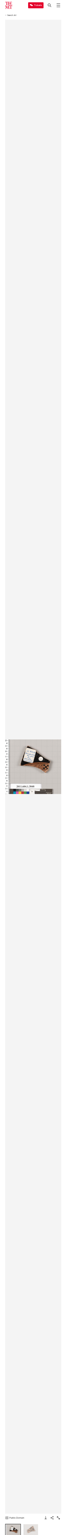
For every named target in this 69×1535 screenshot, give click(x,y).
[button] (33, 766)
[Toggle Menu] (58, 5)
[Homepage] (8, 5)
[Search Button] (49, 5)
